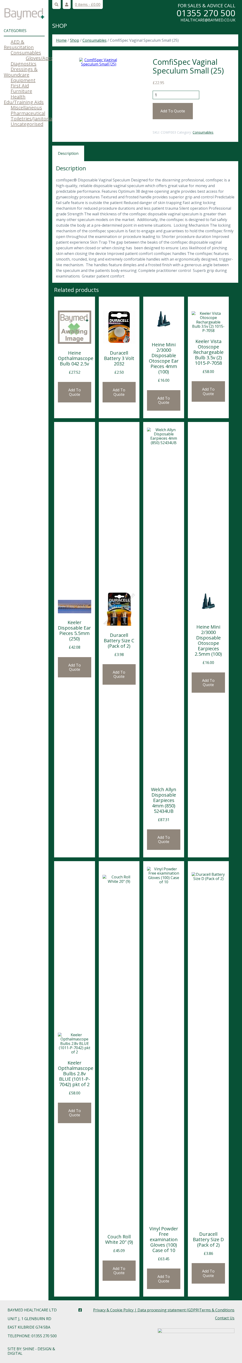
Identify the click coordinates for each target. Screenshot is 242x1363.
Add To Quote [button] (74, 392)
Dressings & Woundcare (21, 72)
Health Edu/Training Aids (24, 99)
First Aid (20, 85)
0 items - (87, 4)
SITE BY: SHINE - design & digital (31, 1351)
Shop (59, 25)
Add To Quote (172, 111)
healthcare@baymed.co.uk (208, 20)
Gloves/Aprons (42, 58)
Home (61, 40)
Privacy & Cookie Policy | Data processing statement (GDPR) (146, 1310)
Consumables (26, 52)
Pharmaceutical (28, 113)
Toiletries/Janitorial (32, 118)
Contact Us (224, 1318)
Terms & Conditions (216, 1310)
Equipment (23, 80)
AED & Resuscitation (19, 44)
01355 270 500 (206, 13)
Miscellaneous (26, 107)
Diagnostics (23, 64)
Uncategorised (27, 124)
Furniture (21, 91)
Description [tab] (68, 153)
